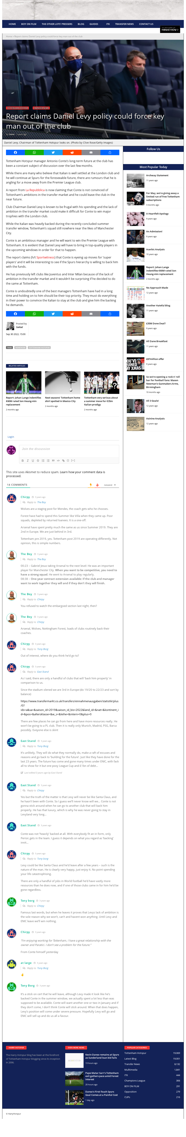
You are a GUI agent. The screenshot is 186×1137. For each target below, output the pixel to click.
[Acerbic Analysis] (135, 255)
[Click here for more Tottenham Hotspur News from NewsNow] (170, 29)
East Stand (42, 671)
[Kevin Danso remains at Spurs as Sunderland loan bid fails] (74, 1060)
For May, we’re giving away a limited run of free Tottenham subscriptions (163, 196)
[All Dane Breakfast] (135, 347)
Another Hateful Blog (158, 305)
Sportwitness (45, 257)
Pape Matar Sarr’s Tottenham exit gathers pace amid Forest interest (102, 1076)
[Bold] (22, 460)
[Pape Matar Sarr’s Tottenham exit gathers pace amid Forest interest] (74, 1078)
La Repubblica (35, 190)
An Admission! (154, 231)
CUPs (127, 1097)
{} (68, 460)
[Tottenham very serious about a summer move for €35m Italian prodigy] (102, 382)
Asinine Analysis (155, 418)
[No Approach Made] (135, 293)
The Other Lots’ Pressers (57, 24)
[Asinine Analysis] (135, 424)
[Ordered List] (43, 460)
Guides (94, 24)
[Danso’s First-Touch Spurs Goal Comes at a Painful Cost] (74, 1097)
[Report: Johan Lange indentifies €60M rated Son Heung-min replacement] (23, 382)
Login (10, 436)
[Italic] (27, 460)
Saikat (12, 134)
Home (12, 24)
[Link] (63, 460)
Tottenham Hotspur (17, 108)
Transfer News (124, 24)
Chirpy (40, 599)
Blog (81, 24)
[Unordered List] (48, 460)
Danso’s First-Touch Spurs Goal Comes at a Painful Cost (101, 1093)
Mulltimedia (130, 1069)
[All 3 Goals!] (135, 406)
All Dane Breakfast (156, 341)
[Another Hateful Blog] (135, 311)
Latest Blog (130, 1058)
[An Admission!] (135, 237)
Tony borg (42, 858)
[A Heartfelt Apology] (135, 219)
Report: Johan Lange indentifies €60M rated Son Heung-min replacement (23, 401)
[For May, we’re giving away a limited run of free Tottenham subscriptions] (135, 198)
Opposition (130, 1091)
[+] (73, 460)
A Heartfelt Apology (157, 213)
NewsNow (20, 347)
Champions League (134, 1080)
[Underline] (32, 460)
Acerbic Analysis (155, 249)
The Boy (41, 502)
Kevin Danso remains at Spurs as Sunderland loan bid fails (102, 1056)
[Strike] (38, 460)
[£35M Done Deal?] (135, 329)
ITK (108, 24)
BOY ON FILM (28, 24)
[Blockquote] (53, 460)
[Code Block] (58, 460)
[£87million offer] (135, 364)
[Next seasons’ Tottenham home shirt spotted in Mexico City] (62, 382)
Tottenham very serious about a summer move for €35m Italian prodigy (101, 401)
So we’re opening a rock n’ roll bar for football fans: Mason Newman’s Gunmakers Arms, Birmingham (163, 382)
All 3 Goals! (152, 400)
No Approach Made (157, 287)
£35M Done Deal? (156, 323)
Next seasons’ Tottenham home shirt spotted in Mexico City (62, 399)
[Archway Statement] (135, 181)
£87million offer (155, 359)
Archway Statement (157, 175)
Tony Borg (42, 649)
